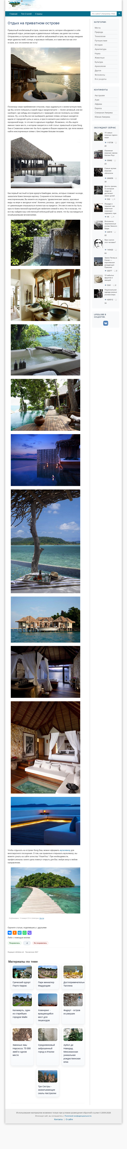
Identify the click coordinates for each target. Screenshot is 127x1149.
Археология (100, 66)
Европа (98, 108)
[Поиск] (119, 13)
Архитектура (100, 49)
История (99, 45)
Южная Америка (102, 117)
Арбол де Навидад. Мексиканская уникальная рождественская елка (72, 1053)
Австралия (100, 95)
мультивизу (65, 850)
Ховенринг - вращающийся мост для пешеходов (45, 1015)
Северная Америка (104, 113)
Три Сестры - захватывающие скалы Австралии (47, 1090)
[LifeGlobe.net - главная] (34, 5)
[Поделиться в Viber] (30, 933)
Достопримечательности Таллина (74, 984)
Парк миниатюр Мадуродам (46, 984)
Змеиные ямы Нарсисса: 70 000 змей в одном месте (22, 1049)
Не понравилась (40, 943)
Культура (99, 62)
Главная (13, 13)
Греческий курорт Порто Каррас (22, 984)
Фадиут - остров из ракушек (72, 1011)
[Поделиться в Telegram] (20, 933)
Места (97, 28)
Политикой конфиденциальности (78, 1116)
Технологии (100, 36)
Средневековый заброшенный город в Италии (46, 1048)
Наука (97, 53)
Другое (41, 918)
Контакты (58, 1119)
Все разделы (101, 79)
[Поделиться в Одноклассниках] (15, 933)
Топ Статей (26, 13)
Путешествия (101, 41)
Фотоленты (100, 75)
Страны (38, 13)
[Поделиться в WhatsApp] (25, 933)
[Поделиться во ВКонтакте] (10, 933)
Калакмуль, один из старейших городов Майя (21, 1013)
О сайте (69, 1119)
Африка (98, 104)
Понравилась (14, 943)
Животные (100, 58)
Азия (97, 100)
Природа (99, 32)
